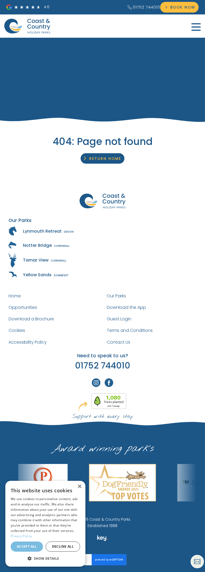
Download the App (126, 307)
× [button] (79, 487)
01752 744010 (146, 7)
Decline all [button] (63, 546)
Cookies (17, 330)
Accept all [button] (27, 546)
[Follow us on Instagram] (96, 382)
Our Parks (116, 296)
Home (15, 296)
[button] (45, 558)
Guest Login (119, 319)
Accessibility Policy (28, 342)
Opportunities (23, 307)
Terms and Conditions (130, 330)
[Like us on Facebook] (109, 382)
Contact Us (118, 342)
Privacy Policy (21, 536)
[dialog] (45, 524)
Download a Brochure (31, 319)
